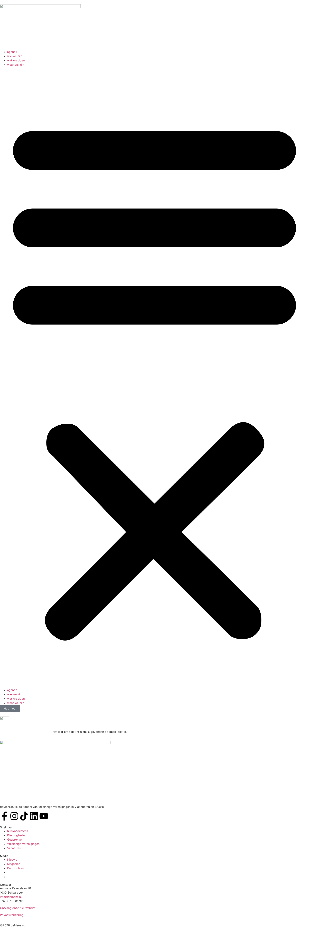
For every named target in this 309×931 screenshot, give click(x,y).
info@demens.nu (11, 897)
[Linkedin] (34, 816)
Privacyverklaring (11, 915)
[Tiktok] (24, 816)
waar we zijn (15, 64)
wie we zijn (14, 56)
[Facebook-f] (4, 816)
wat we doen (16, 60)
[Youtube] (43, 816)
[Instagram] (14, 816)
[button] (154, 377)
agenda (12, 52)
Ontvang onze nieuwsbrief (17, 908)
